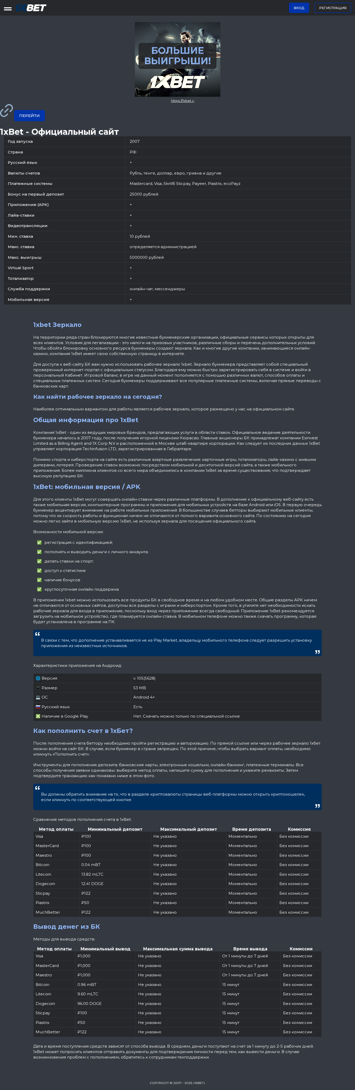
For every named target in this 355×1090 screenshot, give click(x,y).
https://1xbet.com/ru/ (188, 101)
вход (299, 8)
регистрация (332, 8)
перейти (29, 115)
